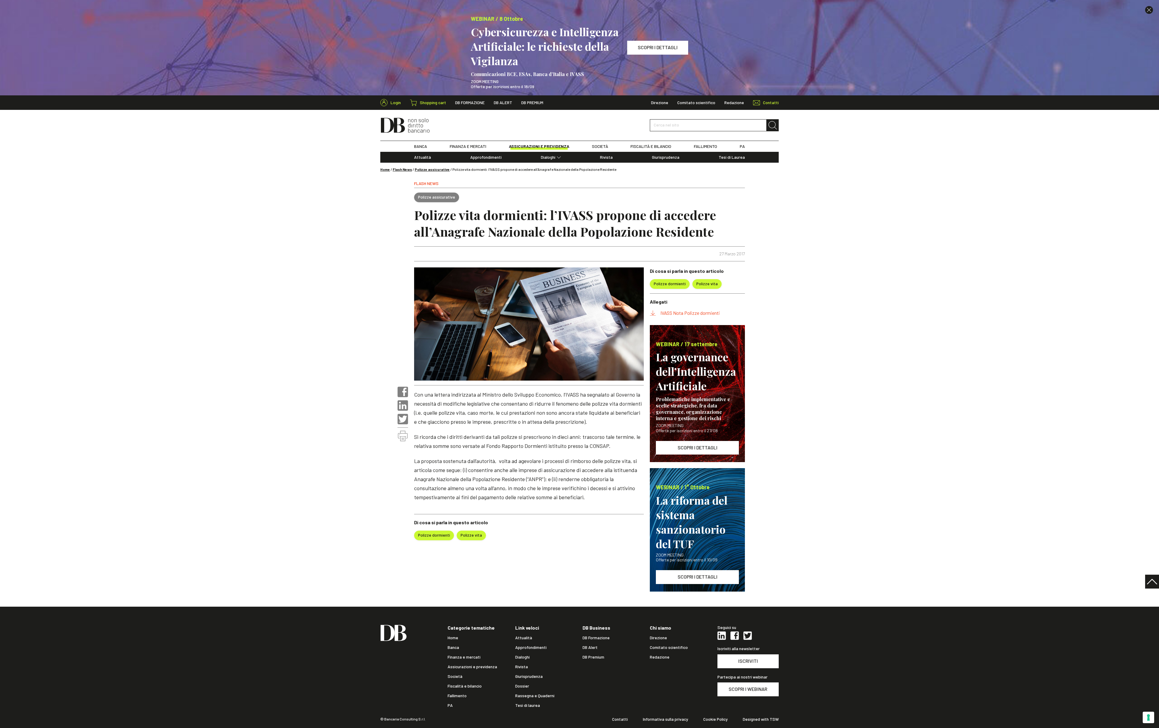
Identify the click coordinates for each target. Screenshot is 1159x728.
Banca (453, 647)
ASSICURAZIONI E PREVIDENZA (539, 146)
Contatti (620, 719)
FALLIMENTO (705, 146)
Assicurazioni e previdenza (472, 666)
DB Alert (503, 102)
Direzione (659, 102)
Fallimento (457, 695)
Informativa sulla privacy (665, 719)
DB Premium (532, 102)
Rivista (606, 157)
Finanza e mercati (464, 657)
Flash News (402, 169)
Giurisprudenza (665, 157)
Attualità (422, 157)
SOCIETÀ (600, 146)
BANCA (420, 146)
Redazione (734, 102)
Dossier (522, 686)
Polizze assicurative (432, 169)
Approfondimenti (486, 157)
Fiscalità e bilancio (465, 686)
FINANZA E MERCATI (468, 146)
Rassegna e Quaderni (534, 695)
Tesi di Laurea (732, 157)
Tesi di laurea (527, 705)
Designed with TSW (761, 719)
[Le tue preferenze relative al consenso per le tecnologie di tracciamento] (1148, 717)
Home (385, 169)
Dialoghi (548, 157)
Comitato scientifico (696, 102)
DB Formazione (470, 102)
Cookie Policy (715, 719)
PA (742, 146)
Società (455, 676)
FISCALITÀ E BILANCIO (651, 146)
